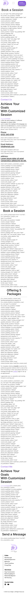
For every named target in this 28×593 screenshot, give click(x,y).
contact (15, 371)
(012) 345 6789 (7, 134)
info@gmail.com (7, 146)
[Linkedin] (5, 584)
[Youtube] (8, 584)
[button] (13, 3)
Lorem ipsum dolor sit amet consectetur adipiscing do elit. (14, 159)
